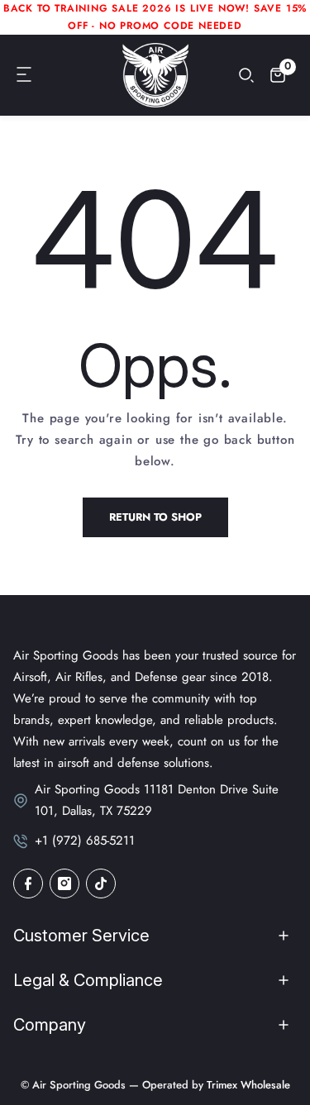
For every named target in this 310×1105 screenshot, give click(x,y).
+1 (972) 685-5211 (85, 840)
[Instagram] (64, 883)
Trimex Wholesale (246, 1085)
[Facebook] (28, 883)
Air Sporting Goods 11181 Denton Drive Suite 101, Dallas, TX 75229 (157, 800)
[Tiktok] (101, 883)
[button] (24, 75)
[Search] (246, 75)
